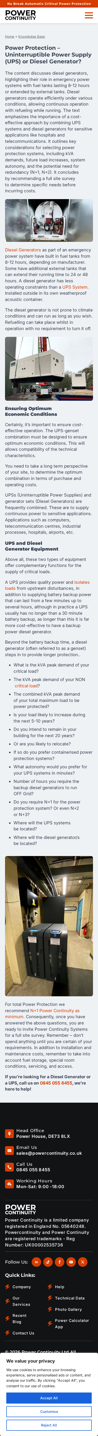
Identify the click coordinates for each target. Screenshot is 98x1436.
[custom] (48, 1262)
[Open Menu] (89, 15)
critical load (26, 685)
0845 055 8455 (56, 1083)
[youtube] (71, 1262)
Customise (49, 1411)
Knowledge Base (31, 36)
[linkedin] (36, 1262)
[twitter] (82, 1262)
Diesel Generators (23, 249)
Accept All (49, 1398)
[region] (49, 1394)
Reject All (49, 1425)
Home (9, 36)
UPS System (74, 287)
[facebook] (59, 1262)
